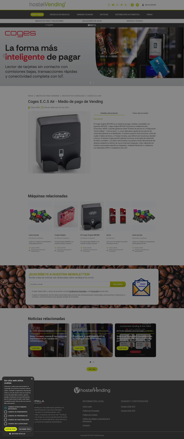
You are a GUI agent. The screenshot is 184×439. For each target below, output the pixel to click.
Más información (9, 403)
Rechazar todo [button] (25, 429)
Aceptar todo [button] (10, 429)
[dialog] (92, 219)
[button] (18, 434)
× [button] (31, 379)
